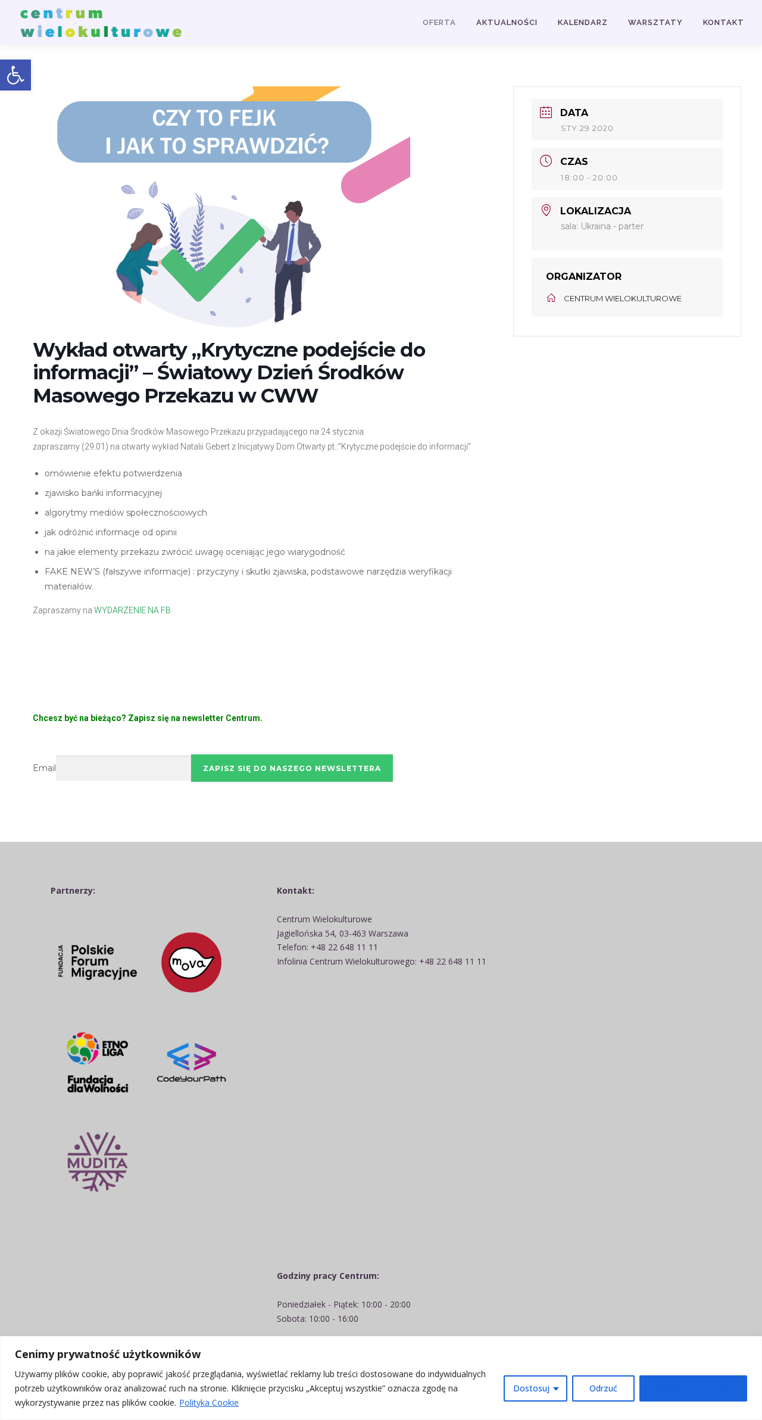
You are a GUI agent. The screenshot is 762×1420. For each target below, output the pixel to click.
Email (44, 768)
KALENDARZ (583, 22)
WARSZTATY (655, 22)
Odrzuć (603, 1388)
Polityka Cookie (209, 1402)
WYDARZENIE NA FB (133, 610)
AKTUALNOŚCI (507, 22)
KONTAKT (723, 22)
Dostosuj (531, 1388)
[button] (15, 75)
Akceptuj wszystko (693, 1388)
